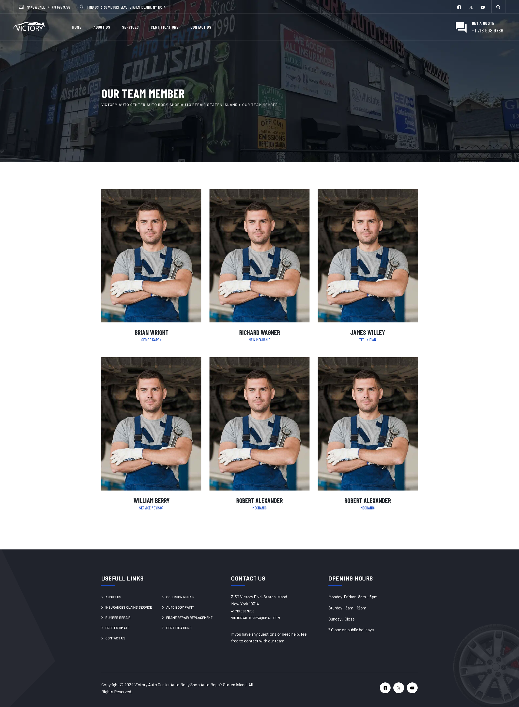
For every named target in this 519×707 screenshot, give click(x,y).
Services (130, 26)
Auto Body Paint (180, 607)
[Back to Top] (505, 693)
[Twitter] (471, 7)
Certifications (165, 26)
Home (77, 26)
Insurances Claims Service (128, 607)
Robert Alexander (259, 500)
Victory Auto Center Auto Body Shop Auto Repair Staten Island (190, 684)
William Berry (151, 500)
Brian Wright (151, 332)
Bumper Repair (118, 617)
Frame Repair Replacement (189, 617)
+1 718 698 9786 (59, 7)
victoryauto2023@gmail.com (255, 618)
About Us (102, 26)
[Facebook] (459, 7)
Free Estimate (117, 628)
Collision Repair (180, 597)
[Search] (498, 6)
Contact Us (201, 26)
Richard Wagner (259, 332)
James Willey (367, 332)
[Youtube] (482, 7)
